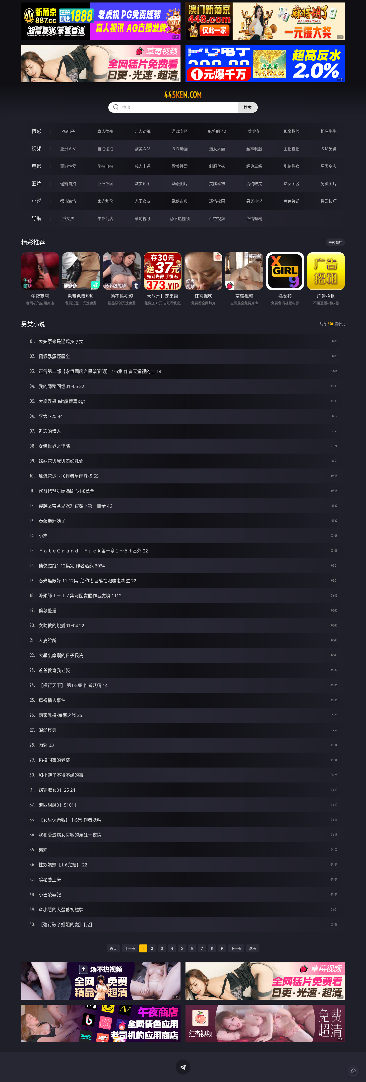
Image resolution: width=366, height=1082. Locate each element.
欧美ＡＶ (143, 149)
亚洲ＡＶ (68, 149)
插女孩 (68, 218)
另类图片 (329, 183)
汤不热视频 (180, 218)
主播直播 (292, 149)
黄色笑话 (292, 201)
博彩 (37, 131)
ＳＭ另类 (329, 149)
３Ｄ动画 (180, 149)
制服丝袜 (217, 166)
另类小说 (254, 201)
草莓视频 (143, 218)
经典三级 (254, 166)
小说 (37, 201)
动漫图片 (180, 183)
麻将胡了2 (217, 131)
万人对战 (143, 131)
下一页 (236, 948)
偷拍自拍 (105, 166)
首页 (113, 948)
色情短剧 (254, 218)
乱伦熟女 (292, 166)
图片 (37, 183)
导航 (37, 218)
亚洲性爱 (68, 166)
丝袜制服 (254, 149)
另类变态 (329, 166)
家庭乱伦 (105, 201)
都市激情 (68, 201)
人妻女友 (143, 201)
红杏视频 (217, 218)
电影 (37, 166)
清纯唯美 (254, 183)
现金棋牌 (292, 131)
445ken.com (183, 95)
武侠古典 (180, 201)
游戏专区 (180, 131)
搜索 (248, 107)
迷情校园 (217, 201)
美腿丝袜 (217, 183)
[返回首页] (353, 1071)
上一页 (130, 948)
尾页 (252, 948)
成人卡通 (143, 166)
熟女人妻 (217, 149)
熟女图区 (292, 183)
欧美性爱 (180, 166)
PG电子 (68, 131)
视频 (37, 148)
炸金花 (254, 131)
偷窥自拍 (68, 183)
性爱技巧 (329, 201)
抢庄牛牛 (329, 131)
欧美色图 (143, 183)
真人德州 (105, 131)
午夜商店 (105, 218)
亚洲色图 (105, 183)
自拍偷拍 (105, 149)
